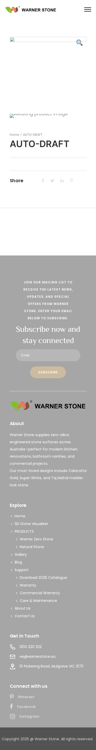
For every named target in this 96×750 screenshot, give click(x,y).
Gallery (21, 554)
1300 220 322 (30, 646)
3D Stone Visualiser (31, 523)
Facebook (26, 706)
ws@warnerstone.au (37, 656)
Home (14, 134)
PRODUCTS (24, 531)
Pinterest (26, 697)
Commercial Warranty (40, 592)
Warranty (28, 585)
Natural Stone (32, 546)
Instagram (29, 716)
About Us (22, 608)
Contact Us (25, 616)
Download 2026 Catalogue (43, 577)
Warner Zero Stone (36, 539)
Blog (18, 562)
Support (22, 569)
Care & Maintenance (38, 600)
